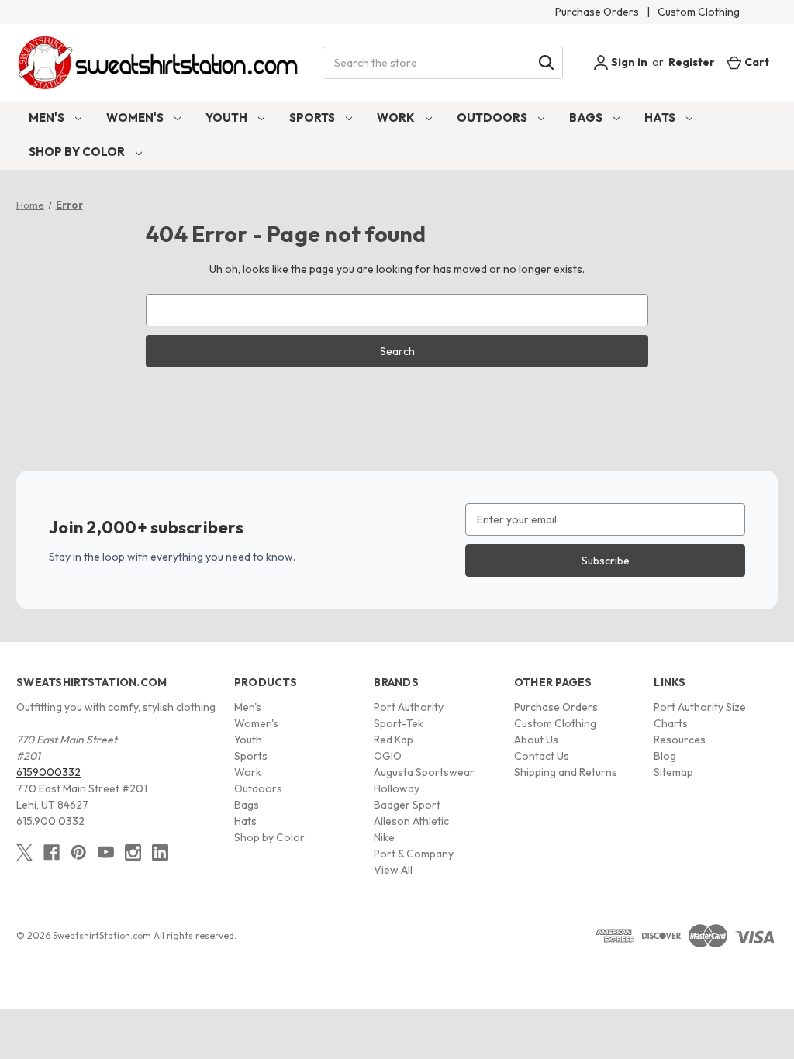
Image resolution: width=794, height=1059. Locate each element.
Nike (384, 837)
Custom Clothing (699, 12)
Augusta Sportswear (424, 772)
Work (397, 117)
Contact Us (541, 756)
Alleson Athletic (411, 821)
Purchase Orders (597, 12)
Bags (587, 117)
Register (691, 62)
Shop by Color (78, 151)
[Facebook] (51, 852)
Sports (313, 117)
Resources (680, 740)
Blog (665, 756)
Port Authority (409, 707)
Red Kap (393, 740)
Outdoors (493, 117)
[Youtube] (106, 852)
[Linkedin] (160, 852)
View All (393, 870)
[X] (24, 852)
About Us (536, 740)
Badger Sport (407, 805)
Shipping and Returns (565, 772)
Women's (136, 117)
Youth (227, 117)
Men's (48, 117)
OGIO (388, 756)
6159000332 (48, 772)
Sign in (628, 62)
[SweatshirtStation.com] (158, 62)
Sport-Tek (398, 723)
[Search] (546, 63)
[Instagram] (133, 852)
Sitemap (673, 772)
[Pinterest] (79, 852)
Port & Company (414, 854)
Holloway (396, 788)
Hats (661, 117)
